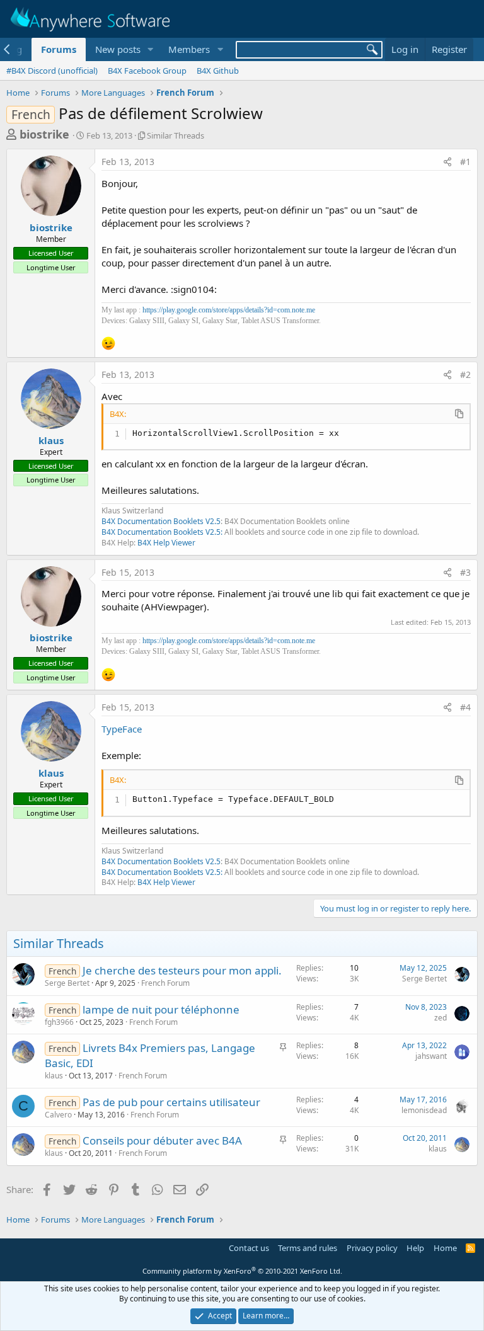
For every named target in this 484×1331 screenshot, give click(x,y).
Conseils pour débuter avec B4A (162, 1140)
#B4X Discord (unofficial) (52, 70)
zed (440, 1017)
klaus (51, 440)
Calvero (58, 1114)
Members (189, 49)
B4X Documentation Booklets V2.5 (161, 521)
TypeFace (121, 729)
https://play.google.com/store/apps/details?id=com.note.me (228, 310)
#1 (465, 162)
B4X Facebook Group (147, 70)
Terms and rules (307, 1248)
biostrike (44, 134)
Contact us (249, 1248)
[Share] (447, 162)
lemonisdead (424, 1110)
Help (415, 1248)
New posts (118, 49)
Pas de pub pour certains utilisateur (171, 1102)
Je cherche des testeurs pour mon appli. (182, 970)
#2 (465, 374)
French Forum (165, 983)
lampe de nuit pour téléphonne (161, 1009)
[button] (150, 49)
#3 (465, 572)
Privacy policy (372, 1248)
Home (445, 1248)
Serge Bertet (67, 983)
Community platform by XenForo (242, 1271)
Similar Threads (175, 135)
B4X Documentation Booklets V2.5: (161, 532)
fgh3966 (59, 1022)
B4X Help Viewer (166, 542)
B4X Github (218, 70)
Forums (58, 49)
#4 (465, 707)
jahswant (431, 1056)
